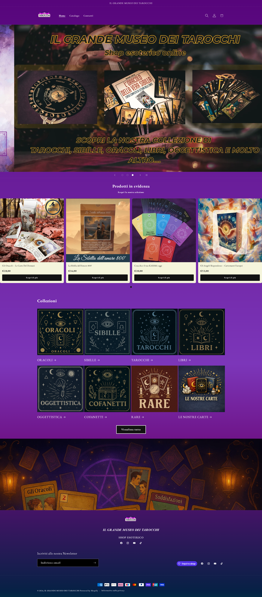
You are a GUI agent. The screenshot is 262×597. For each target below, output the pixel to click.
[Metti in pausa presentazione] (147, 175)
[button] (207, 15)
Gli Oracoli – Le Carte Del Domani (18, 265)
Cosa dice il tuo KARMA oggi (148, 265)
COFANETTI (93, 417)
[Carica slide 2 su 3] (127, 175)
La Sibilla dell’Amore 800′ (80, 265)
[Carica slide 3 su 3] (132, 175)
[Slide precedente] (115, 175)
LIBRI (182, 360)
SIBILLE (90, 360)
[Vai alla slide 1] (131, 287)
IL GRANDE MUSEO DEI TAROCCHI (62, 590)
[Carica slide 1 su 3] (122, 175)
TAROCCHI (140, 360)
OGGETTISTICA (49, 417)
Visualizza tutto (131, 429)
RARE (135, 417)
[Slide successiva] (140, 175)
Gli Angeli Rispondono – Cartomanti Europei (221, 265)
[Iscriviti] (95, 563)
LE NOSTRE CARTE (193, 417)
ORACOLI (45, 360)
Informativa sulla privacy (113, 590)
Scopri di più (32, 277)
